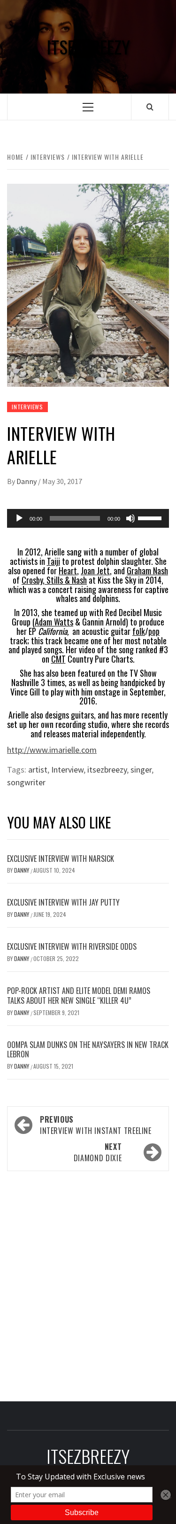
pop (154, 631)
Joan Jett (95, 570)
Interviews (27, 407)
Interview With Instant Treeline (96, 1125)
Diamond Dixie (98, 1152)
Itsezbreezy (88, 46)
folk (138, 631)
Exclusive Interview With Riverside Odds (72, 946)
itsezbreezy (107, 769)
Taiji (53, 561)
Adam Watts (54, 622)
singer (141, 769)
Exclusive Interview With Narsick (60, 858)
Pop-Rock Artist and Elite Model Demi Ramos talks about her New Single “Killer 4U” (78, 995)
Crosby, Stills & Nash (54, 580)
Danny (27, 481)
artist (37, 769)
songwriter (26, 782)
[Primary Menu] (88, 107)
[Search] (149, 106)
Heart (68, 570)
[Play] (19, 518)
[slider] (151, 517)
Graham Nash (147, 570)
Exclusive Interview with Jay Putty (63, 902)
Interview (67, 769)
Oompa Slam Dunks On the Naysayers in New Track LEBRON (87, 1049)
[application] (88, 518)
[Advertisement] (88, 1283)
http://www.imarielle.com (52, 749)
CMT (58, 659)
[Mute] (130, 518)
